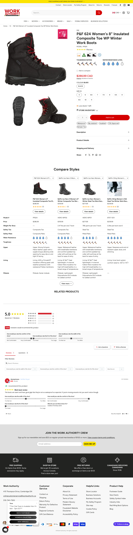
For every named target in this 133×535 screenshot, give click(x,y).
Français (114, 5)
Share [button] (9, 414)
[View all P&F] (63, 34)
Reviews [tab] (9, 353)
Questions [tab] (21, 353)
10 (10, 26)
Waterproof (81, 123)
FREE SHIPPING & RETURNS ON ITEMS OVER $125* (66, 1)
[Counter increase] (86, 117)
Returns (99, 5)
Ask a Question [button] (103, 347)
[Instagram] (124, 5)
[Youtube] (129, 5)
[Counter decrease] (78, 117)
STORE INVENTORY (87, 110)
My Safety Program (80, 5)
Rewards (107, 5)
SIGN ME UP (89, 444)
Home (5, 26)
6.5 (91, 95)
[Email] (100, 155)
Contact (58, 5)
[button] (67, 12)
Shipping (79, 78)
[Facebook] (120, 5)
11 (91, 100)
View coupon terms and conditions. (101, 437)
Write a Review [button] (121, 347)
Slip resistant (92, 123)
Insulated (102, 123)
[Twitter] (89, 155)
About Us (92, 5)
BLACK (80, 86)
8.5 (116, 95)
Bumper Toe (81, 127)
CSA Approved (113, 123)
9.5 (79, 100)
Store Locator (67, 5)
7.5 (104, 95)
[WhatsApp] (96, 155)
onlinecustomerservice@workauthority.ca (19, 496)
